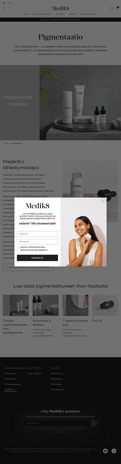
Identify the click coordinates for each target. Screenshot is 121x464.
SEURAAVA (37, 257)
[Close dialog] (104, 200)
